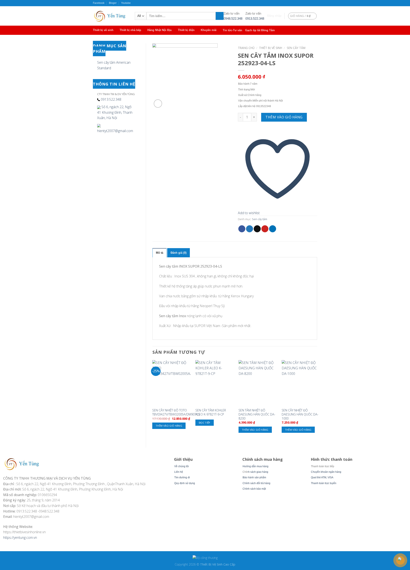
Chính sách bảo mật (254, 488)
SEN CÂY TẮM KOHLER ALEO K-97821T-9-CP (210, 412)
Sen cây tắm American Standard (113, 65)
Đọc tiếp (204, 422)
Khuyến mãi (209, 30)
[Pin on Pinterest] (264, 229)
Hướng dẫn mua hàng (255, 466)
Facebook (98, 2)
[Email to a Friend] (257, 229)
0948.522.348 (233, 18)
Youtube (126, 2)
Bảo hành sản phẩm (254, 477)
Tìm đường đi (182, 477)
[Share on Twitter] (249, 229)
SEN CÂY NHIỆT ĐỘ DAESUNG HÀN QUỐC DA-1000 (300, 414)
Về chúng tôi (181, 466)
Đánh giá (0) (178, 252)
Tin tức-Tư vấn (232, 30)
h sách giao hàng (258, 471)
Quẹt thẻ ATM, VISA (322, 477)
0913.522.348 (254, 18)
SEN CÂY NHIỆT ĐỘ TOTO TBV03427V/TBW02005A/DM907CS (176, 412)
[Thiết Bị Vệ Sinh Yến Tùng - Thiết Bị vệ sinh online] (110, 16)
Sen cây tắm (296, 48)
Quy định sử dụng (184, 483)
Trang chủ (246, 48)
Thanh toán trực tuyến (323, 483)
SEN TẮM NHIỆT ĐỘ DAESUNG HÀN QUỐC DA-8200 (257, 414)
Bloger (113, 2)
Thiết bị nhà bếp (130, 30)
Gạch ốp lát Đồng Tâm (260, 30)
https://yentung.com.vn (20, 537)
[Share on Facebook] (241, 229)
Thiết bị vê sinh (103, 30)
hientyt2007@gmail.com (115, 130)
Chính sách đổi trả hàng (256, 483)
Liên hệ (178, 471)
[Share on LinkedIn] (272, 229)
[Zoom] (158, 103)
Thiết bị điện (186, 30)
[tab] (159, 252)
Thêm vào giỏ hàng (283, 117)
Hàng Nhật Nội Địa (159, 30)
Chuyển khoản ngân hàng (326, 471)
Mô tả (159, 252)
